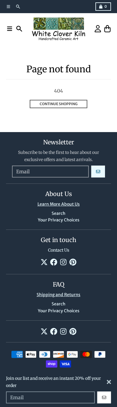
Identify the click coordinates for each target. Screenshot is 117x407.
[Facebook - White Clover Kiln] (53, 262)
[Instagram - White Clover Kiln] (63, 262)
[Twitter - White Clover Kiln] (44, 262)
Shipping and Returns (58, 294)
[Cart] (107, 28)
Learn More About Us (59, 204)
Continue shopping (59, 104)
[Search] (19, 28)
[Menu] (9, 28)
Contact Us (58, 250)
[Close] (109, 382)
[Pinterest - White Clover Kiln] (72, 262)
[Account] (97, 28)
